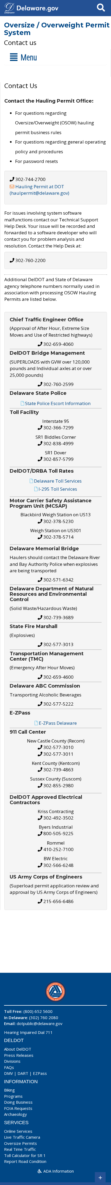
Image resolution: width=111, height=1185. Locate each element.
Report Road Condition (25, 1161)
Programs (13, 1096)
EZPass (40, 1073)
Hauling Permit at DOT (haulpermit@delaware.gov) (39, 189)
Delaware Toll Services (58, 481)
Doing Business (18, 1102)
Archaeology (15, 1114)
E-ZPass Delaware (58, 723)
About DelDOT (17, 1049)
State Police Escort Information (58, 403)
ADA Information (58, 1171)
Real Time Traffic (20, 1149)
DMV (8, 1073)
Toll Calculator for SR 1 (25, 1155)
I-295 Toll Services (58, 489)
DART (23, 1073)
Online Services (18, 1131)
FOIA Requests (18, 1108)
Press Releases (18, 1055)
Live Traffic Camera (22, 1137)
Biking (9, 1090)
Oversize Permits (20, 1143)
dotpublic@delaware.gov (40, 1023)
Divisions (12, 1061)
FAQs (9, 1067)
